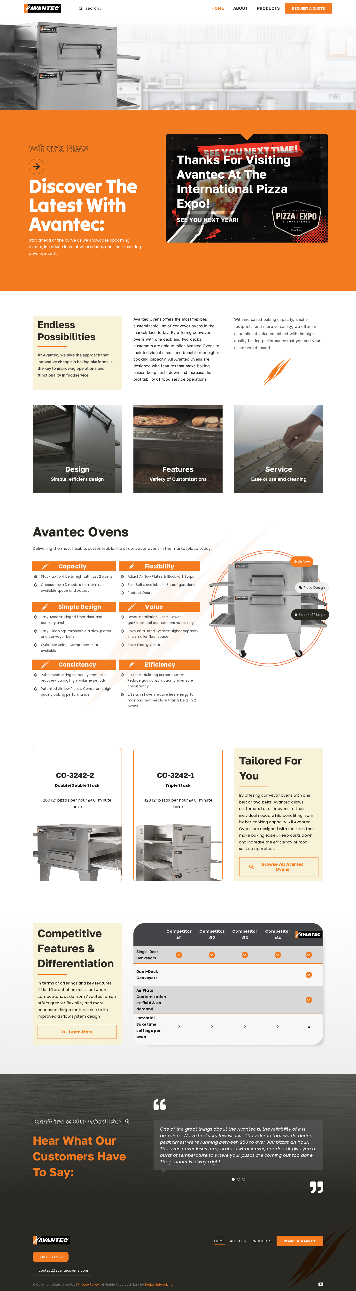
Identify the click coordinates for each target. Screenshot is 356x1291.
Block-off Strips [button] (311, 615)
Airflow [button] (303, 561)
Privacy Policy (88, 1284)
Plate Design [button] (313, 587)
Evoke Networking (159, 1284)
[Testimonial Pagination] (233, 1179)
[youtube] (320, 1284)
